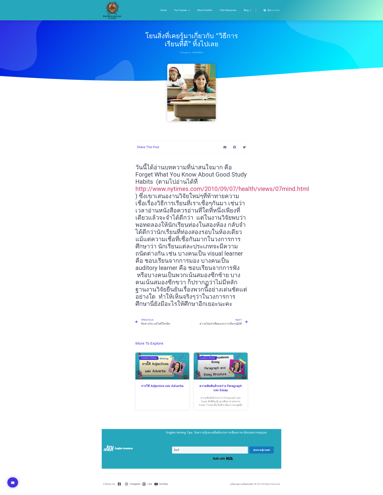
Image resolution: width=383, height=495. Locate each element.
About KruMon (204, 10)
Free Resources (228, 10)
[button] (12, 482)
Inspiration (197, 52)
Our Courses (180, 10)
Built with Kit (223, 458)
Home (163, 10)
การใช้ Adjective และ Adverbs (162, 386)
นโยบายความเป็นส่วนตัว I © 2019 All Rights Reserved (255, 484)
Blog (246, 10)
